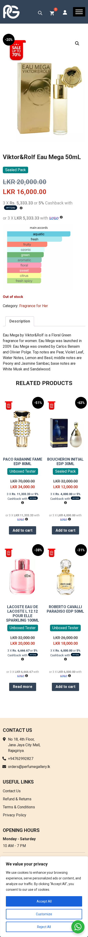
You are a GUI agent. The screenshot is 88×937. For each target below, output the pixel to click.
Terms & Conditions (19, 807)
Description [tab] (19, 321)
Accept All (44, 901)
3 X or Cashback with (22, 496)
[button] (77, 43)
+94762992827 (20, 758)
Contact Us (12, 791)
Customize (44, 914)
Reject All (44, 927)
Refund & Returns (17, 799)
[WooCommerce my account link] (65, 13)
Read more (22, 686)
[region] (44, 896)
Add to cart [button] (22, 530)
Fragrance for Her (33, 306)
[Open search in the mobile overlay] (40, 13)
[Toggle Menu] (79, 11)
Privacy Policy (14, 815)
